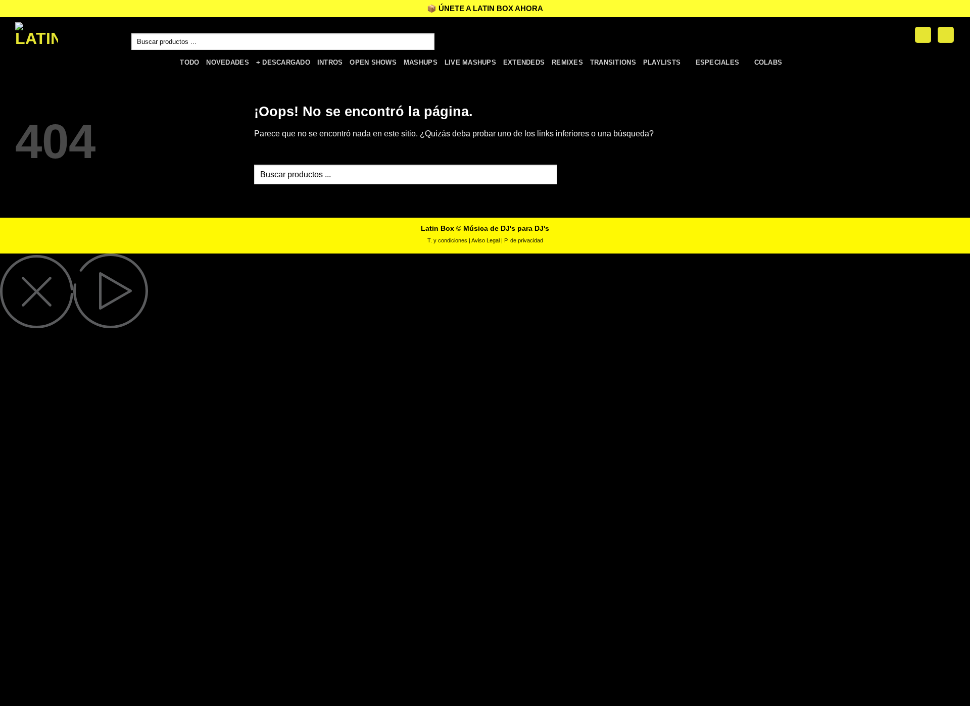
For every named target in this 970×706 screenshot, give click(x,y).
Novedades (227, 62)
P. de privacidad (523, 240)
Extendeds (524, 62)
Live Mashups (470, 62)
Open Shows (373, 62)
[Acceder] (923, 35)
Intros (330, 62)
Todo (189, 62)
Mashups (421, 62)
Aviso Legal (485, 240)
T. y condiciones (447, 240)
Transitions (613, 62)
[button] (946, 35)
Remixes (567, 62)
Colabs (768, 62)
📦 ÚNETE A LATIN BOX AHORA (485, 8)
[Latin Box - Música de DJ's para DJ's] (65, 35)
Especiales (718, 62)
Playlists (662, 62)
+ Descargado (283, 62)
